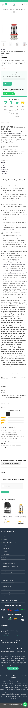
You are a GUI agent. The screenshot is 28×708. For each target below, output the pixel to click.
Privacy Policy (6, 589)
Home (5, 9)
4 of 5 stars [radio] (12, 445)
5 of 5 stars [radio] (18, 445)
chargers (5, 273)
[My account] (22, 4)
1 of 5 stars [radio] (1, 445)
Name (3, 466)
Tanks (3, 167)
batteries (23, 270)
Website (23, 227)
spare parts (20, 273)
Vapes (3, 162)
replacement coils (15, 270)
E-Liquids (4, 164)
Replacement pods (8, 264)
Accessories (5, 169)
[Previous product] (15, 12)
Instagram (5, 229)
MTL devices (13, 263)
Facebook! (13, 229)
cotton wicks (22, 272)
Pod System (4, 173)
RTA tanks (12, 261)
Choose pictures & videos (11, 463)
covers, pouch (12, 273)
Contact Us (5, 539)
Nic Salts (3, 165)
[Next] (24, 27)
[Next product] (12, 12)
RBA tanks (18, 261)
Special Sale (4, 171)
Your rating (4, 443)
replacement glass (8, 272)
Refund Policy (6, 592)
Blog (4, 575)
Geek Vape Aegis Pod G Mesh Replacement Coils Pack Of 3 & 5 (21, 518)
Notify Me (7, 83)
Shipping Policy (7, 595)
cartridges (19, 264)
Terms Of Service (7, 586)
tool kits (5, 275)
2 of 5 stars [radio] (4, 445)
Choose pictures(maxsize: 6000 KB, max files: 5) (13, 460)
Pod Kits (19, 263)
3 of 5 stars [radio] (8, 445)
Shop (12, 9)
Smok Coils (20, 9)
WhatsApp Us (9, 93)
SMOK (3, 49)
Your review (4, 447)
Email (3, 472)
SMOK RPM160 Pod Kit (15, 133)
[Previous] (3, 27)
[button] (2, 4)
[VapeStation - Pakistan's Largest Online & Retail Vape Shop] (14, 4)
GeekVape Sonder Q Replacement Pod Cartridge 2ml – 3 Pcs (7, 518)
